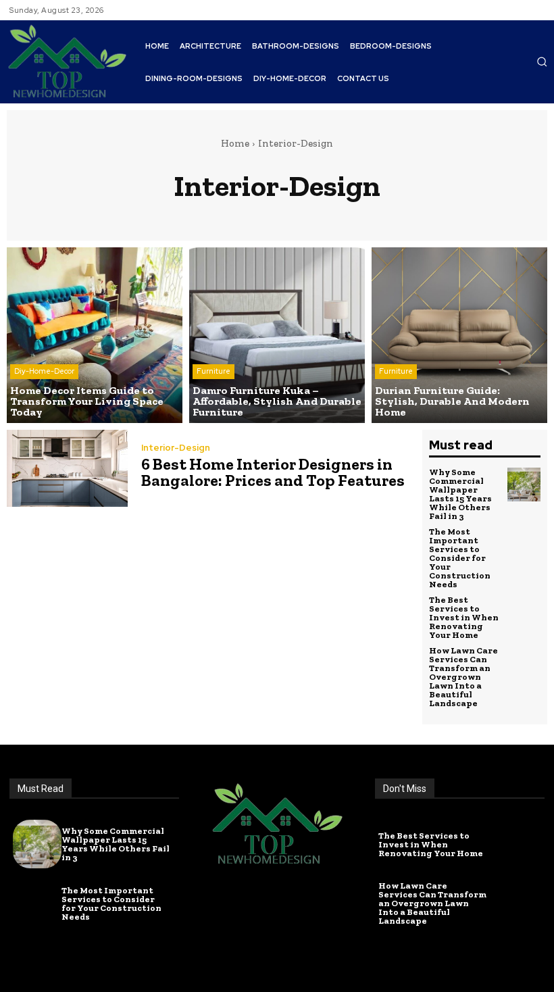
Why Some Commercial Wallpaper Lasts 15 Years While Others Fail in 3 (460, 494)
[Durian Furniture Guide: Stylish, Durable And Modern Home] (459, 335)
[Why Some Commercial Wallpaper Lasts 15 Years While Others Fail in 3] (524, 484)
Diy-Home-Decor (44, 371)
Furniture (213, 371)
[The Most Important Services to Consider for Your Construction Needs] (524, 544)
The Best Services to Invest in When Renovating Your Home (464, 617)
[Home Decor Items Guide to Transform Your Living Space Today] (94, 335)
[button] (541, 61)
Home (235, 143)
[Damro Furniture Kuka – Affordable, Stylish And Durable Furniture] (277, 335)
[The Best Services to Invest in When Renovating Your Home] (524, 612)
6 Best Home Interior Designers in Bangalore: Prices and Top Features (273, 472)
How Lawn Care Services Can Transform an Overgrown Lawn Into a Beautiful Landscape (463, 676)
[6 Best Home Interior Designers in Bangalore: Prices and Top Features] (67, 468)
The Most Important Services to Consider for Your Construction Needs (459, 557)
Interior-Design (175, 447)
